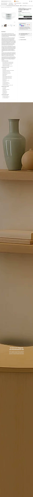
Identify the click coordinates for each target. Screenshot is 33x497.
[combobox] (6, 1)
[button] (31, 1)
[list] (8, 16)
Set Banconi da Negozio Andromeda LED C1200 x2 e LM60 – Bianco (8, 7)
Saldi (15, 4)
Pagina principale (2, 7)
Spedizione (23, 12)
